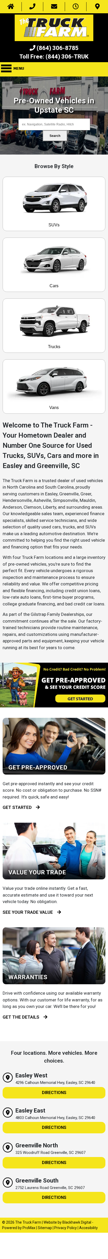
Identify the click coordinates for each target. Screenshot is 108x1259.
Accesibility (88, 1228)
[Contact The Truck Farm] (54, 6)
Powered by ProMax (18, 1228)
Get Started (19, 807)
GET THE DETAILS (23, 1017)
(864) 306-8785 (58, 48)
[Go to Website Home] (10, 6)
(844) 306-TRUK (67, 56)
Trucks (54, 346)
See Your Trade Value (30, 912)
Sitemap (45, 1228)
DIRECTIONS (54, 1092)
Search (55, 136)
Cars (54, 286)
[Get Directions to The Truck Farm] (97, 6)
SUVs (54, 225)
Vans (54, 407)
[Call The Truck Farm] (32, 6)
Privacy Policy (65, 1228)
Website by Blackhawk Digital (67, 1222)
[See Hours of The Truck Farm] (76, 6)
